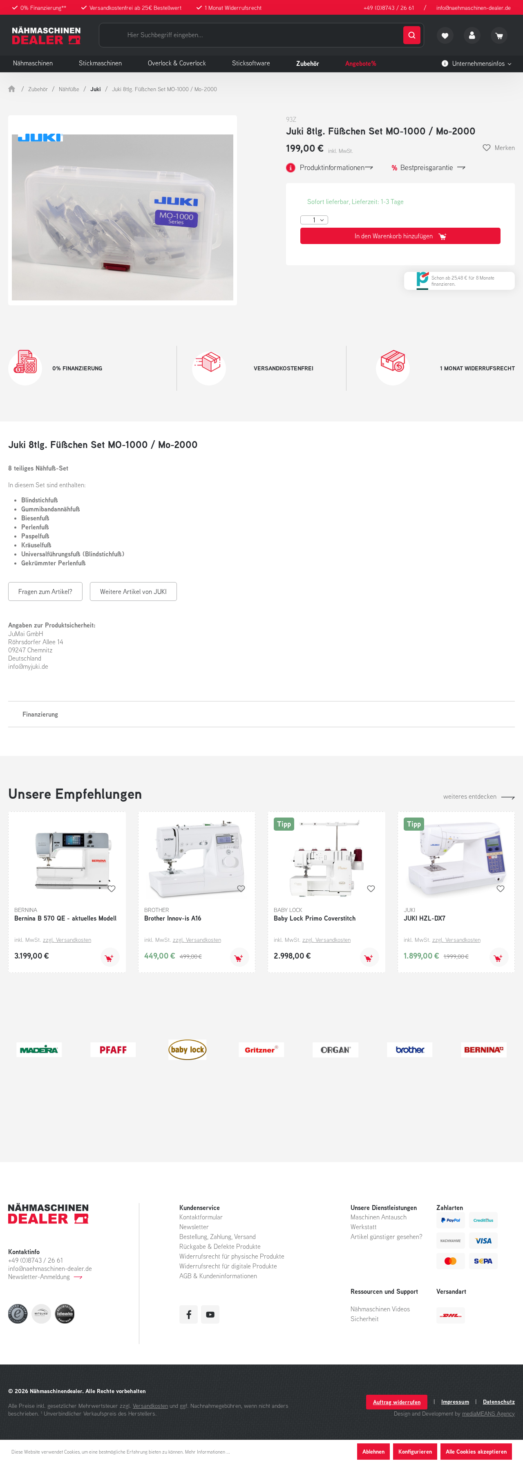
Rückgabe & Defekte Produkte (220, 1246)
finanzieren (442, 284)
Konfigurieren (415, 1451)
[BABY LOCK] (187, 1050)
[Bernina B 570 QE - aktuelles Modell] (67, 858)
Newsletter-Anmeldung (39, 1277)
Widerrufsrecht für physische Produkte (231, 1256)
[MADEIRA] (39, 1050)
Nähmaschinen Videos (380, 1309)
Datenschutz (499, 1402)
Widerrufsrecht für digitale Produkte (228, 1266)
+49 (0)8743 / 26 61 (389, 7)
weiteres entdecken (469, 796)
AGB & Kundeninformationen (218, 1276)
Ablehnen (373, 1451)
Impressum (455, 1402)
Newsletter (194, 1227)
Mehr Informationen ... (207, 1452)
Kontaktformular (201, 1217)
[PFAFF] (113, 1050)
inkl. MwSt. (340, 151)
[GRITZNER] (261, 1050)
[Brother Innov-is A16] (197, 858)
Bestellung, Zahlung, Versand (217, 1236)
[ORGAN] (335, 1050)
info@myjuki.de (28, 666)
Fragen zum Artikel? (45, 591)
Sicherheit (365, 1319)
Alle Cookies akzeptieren (476, 1451)
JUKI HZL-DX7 (424, 918)
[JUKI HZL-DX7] (456, 858)
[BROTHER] (409, 1050)
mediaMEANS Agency (488, 1413)
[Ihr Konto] (472, 35)
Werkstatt (364, 1227)
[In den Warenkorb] (110, 957)
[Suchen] (411, 35)
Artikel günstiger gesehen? (386, 1236)
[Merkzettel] (445, 35)
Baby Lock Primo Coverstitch (314, 918)
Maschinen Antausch (379, 1217)
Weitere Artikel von (133, 591)
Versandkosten (150, 1405)
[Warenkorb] (499, 35)
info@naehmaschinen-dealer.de (473, 7)
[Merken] (111, 889)
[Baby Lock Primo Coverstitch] (326, 858)
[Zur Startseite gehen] (46, 35)
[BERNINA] (483, 1050)
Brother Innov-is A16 (172, 918)
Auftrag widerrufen (396, 1402)
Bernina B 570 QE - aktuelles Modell (65, 918)
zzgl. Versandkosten (67, 939)
